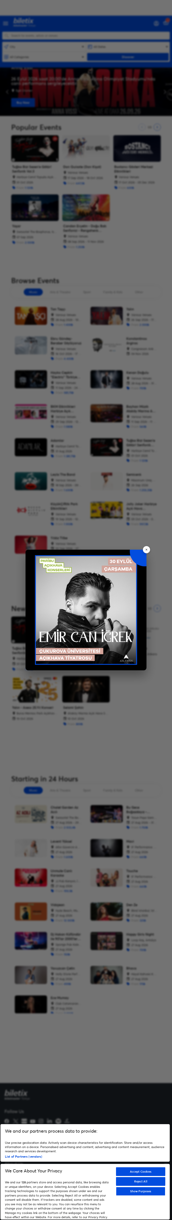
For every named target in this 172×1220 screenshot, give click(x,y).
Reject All (140, 1181)
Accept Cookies (141, 1172)
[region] (85, 1172)
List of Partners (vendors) (23, 1156)
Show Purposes (140, 1191)
